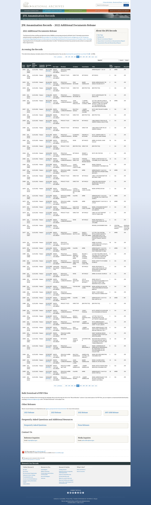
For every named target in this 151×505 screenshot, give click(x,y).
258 (66, 57)
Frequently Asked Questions (35, 425)
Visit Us (97, 11)
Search (126, 5)
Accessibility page (59, 452)
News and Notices (81, 469)
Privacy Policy (69, 498)
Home (24, 19)
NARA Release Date (34, 65)
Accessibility (62, 498)
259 (69, 57)
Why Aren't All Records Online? (66, 480)
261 (75, 57)
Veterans (43, 478)
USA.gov (95, 498)
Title (93, 66)
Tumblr (75, 493)
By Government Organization (30, 473)
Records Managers (45, 476)
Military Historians (45, 471)
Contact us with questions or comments (31, 459)
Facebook (68, 493)
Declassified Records (64, 476)
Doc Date (48, 65)
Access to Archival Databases (30, 479)
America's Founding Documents (119, 11)
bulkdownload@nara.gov (33, 399)
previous (59, 57)
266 (89, 57)
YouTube (78, 493)
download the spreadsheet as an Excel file (77, 54)
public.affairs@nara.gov (88, 440)
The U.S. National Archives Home (43, 4)
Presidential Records (28, 477)
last (96, 57)
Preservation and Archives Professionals (47, 474)
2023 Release (56, 412)
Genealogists (44, 469)
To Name (75, 66)
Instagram (73, 493)
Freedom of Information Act (79, 498)
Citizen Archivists (107, 2)
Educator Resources (75, 11)
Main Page (100, 35)
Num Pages (111, 65)
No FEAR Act (90, 498)
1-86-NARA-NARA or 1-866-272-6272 (75, 502)
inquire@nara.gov (32, 440)
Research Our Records (31, 11)
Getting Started (62, 469)
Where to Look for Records (65, 478)
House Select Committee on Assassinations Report (111, 41)
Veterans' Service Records (53, 11)
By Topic (25, 469)
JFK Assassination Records (45, 19)
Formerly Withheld (42, 65)
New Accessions (81, 471)
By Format (25, 471)
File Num (63, 66)
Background (100, 37)
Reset (126, 60)
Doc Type (55, 66)
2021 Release (83, 412)
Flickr (83, 493)
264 (84, 57)
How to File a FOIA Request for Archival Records (66, 482)
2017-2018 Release (112, 412)
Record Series (128, 66)
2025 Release (29, 412)
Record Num (29, 65)
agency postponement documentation (56, 408)
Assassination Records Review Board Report (109, 43)
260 (72, 57)
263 (81, 57)
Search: (100, 60)
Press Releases (83, 425)
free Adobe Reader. (39, 451)
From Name (85, 66)
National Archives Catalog (29, 475)
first (55, 57)
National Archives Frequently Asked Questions (66, 472)
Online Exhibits (26, 484)
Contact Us (126, 2)
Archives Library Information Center (29, 481)
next (92, 57)
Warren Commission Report (104, 39)
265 (87, 57)
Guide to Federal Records (65, 474)
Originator (117, 66)
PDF (47, 71)
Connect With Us (75, 490)
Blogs (80, 493)
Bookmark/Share (117, 2)
